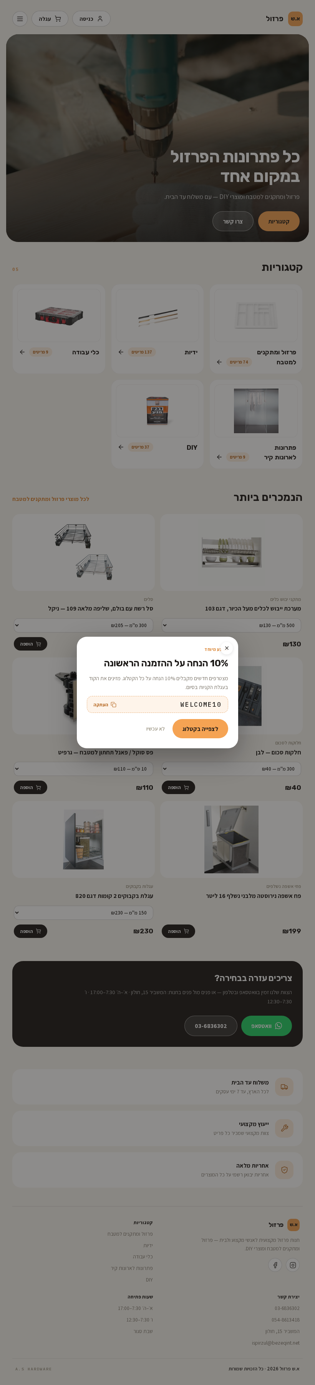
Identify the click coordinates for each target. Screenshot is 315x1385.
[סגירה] (226, 648)
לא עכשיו (155, 728)
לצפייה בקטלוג (200, 729)
